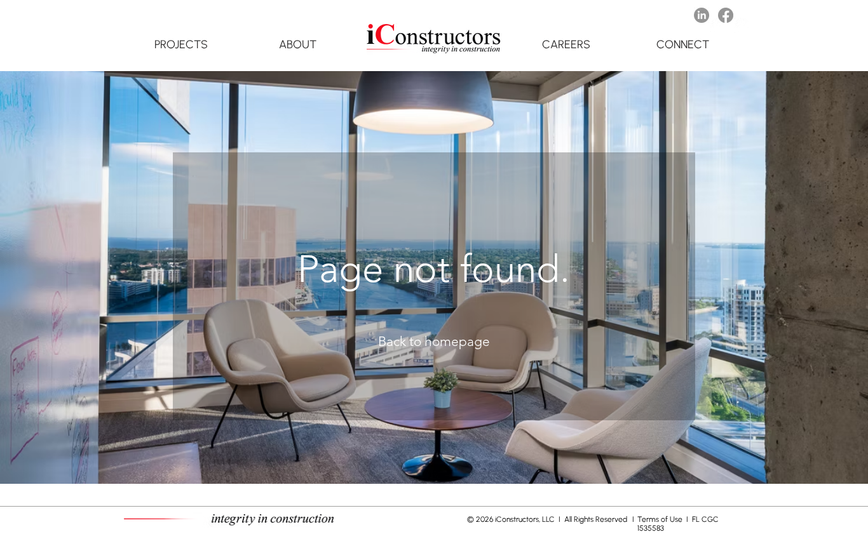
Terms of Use (660, 519)
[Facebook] (725, 15)
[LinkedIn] (701, 15)
